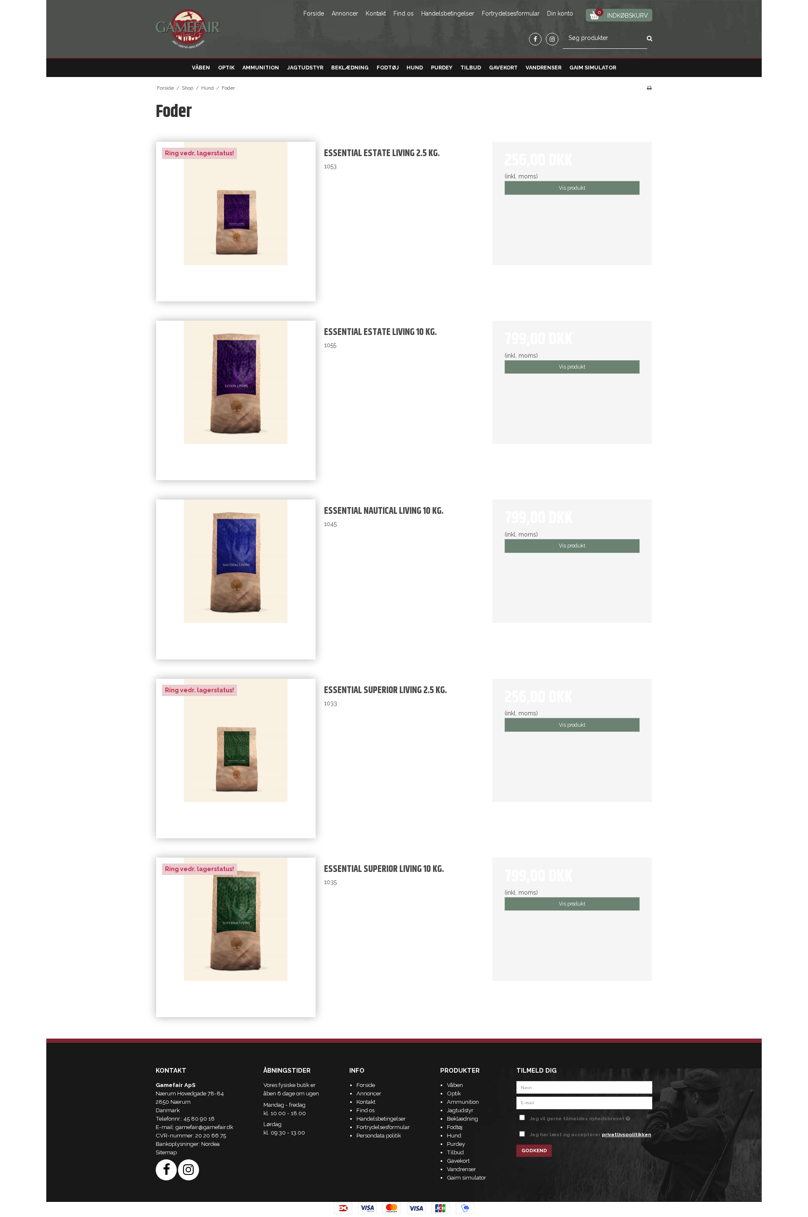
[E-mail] (584, 1102)
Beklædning (350, 67)
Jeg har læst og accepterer (590, 1134)
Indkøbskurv (623, 14)
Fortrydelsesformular (511, 13)
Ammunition (260, 67)
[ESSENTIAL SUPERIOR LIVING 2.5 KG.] (236, 758)
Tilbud (470, 67)
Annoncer (345, 13)
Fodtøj (388, 67)
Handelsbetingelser (447, 13)
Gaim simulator (592, 67)
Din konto (560, 13)
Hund (415, 67)
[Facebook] (535, 39)
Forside (313, 13)
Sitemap (166, 1152)
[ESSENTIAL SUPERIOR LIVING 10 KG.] (236, 937)
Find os (403, 13)
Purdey (441, 67)
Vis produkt (572, 188)
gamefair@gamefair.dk (204, 1127)
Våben (201, 67)
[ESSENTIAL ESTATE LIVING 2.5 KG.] (236, 221)
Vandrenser (543, 67)
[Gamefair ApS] (188, 29)
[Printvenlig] (649, 88)
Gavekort (503, 67)
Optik (226, 67)
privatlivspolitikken (626, 1134)
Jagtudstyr (305, 67)
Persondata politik (378, 1135)
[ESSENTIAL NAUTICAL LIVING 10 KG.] (236, 579)
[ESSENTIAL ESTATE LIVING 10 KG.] (236, 400)
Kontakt (376, 13)
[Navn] (584, 1087)
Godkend (534, 1150)
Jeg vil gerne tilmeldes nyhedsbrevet (591, 1116)
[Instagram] (552, 39)
